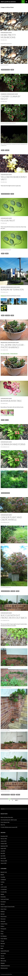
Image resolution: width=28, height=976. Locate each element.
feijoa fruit (8, 220)
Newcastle (3, 921)
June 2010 (3, 850)
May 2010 (3, 853)
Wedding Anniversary (5, 965)
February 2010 (4, 860)
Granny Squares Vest (5, 822)
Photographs (3, 928)
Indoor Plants (4, 342)
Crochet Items (4, 889)
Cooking (2, 882)
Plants (10, 32)
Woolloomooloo (4, 968)
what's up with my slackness (8, 1)
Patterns (2, 926)
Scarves (2, 946)
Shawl (2, 948)
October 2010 (4, 843)
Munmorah (3, 918)
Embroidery (3, 896)
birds (3, 150)
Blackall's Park (4, 872)
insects (18, 794)
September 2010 (4, 846)
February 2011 (4, 838)
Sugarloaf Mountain (5, 950)
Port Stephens (4, 936)
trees (7, 253)
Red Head (3, 943)
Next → (17, 800)
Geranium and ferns (13, 444)
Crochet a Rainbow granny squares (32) (9, 827)
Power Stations (4, 938)
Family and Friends (5, 899)
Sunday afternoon (12, 289)
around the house (5, 69)
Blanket (2, 874)
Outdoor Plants (4, 32)
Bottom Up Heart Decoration (7, 817)
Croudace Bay (4, 891)
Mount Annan (4, 916)
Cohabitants (4, 94)
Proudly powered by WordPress (6, 974)
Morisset (2, 914)
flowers (7, 315)
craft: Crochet (4, 887)
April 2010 (3, 855)
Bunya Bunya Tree (11, 400)
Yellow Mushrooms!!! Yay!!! (14, 178)
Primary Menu (26, 1)
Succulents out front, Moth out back (14, 616)
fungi (12, 69)
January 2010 (3, 863)
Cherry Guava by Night (10, 97)
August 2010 (3, 848)
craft (2, 884)
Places (14, 287)
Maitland (3, 287)
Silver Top (3, 824)
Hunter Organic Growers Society (7, 906)
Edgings (2, 894)
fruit (3, 253)
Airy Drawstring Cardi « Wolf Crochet (9, 819)
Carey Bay (3, 877)
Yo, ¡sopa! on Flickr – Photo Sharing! (13, 346)
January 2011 (3, 841)
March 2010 (3, 858)
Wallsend (3, 958)
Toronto (2, 955)
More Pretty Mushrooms (8, 36)
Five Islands (3, 901)
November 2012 (4, 836)
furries (7, 150)
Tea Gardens (3, 953)
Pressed (2, 941)
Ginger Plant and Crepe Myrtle (11, 518)
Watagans (3, 963)
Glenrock (3, 904)
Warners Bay (3, 960)
